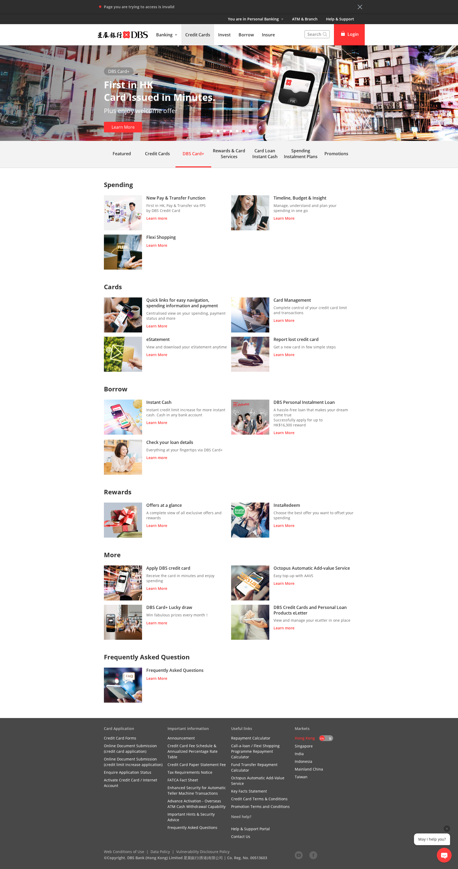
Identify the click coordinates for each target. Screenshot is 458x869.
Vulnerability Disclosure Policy (203, 851)
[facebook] (313, 855)
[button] (360, 7)
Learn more (156, 218)
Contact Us (240, 836)
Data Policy (160, 851)
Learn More (123, 127)
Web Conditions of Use (124, 851)
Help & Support (340, 18)
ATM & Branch (305, 18)
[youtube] (299, 855)
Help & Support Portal (250, 828)
